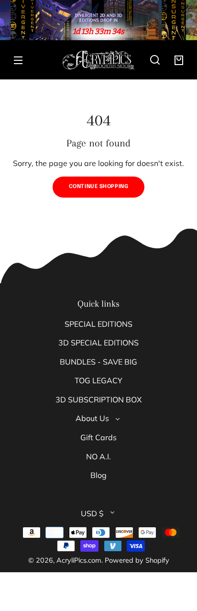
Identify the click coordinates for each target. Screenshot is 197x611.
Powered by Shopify (137, 560)
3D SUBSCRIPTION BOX (98, 399)
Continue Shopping (99, 186)
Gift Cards (98, 437)
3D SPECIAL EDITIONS (98, 342)
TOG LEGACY (98, 380)
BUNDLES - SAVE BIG (98, 362)
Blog (98, 475)
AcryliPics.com (78, 560)
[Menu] (18, 59)
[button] (154, 59)
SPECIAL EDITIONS (98, 324)
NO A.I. (98, 456)
